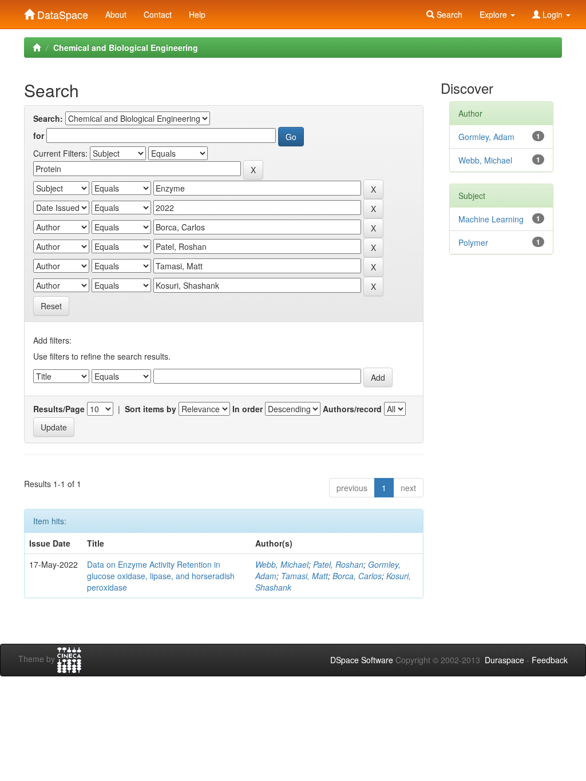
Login (552, 14)
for (38, 135)
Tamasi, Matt (304, 575)
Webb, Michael (281, 564)
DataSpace (61, 12)
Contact (158, 14)
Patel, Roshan (338, 564)
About (115, 14)
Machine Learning (491, 219)
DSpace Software (361, 660)
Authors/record (352, 409)
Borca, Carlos (357, 575)
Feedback (550, 660)
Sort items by (150, 409)
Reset (51, 306)
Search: (48, 118)
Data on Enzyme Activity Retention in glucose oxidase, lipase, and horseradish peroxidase (161, 576)
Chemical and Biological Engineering (125, 47)
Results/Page (59, 409)
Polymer (473, 242)
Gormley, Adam (486, 136)
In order (247, 409)
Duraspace (504, 660)
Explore (494, 14)
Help (197, 14)
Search (448, 14)
